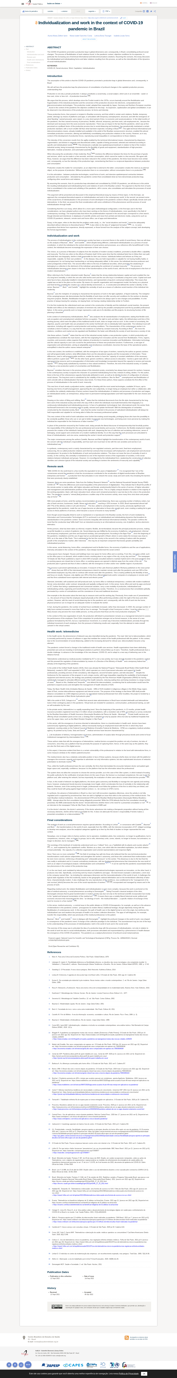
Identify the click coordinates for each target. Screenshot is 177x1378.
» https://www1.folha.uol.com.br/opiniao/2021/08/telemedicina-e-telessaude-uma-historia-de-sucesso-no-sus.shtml (91, 1195)
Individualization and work (35, 54)
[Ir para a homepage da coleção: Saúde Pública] (28, 3)
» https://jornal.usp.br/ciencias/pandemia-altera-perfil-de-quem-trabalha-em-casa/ (80, 1058)
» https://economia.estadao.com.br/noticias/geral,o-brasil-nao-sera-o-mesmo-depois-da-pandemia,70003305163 (90, 1073)
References (29, 65)
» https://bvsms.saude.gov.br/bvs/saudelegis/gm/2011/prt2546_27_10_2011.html (80, 1183)
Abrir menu (23, 4)
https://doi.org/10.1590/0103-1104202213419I (103, 18)
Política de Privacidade (129, 1374)
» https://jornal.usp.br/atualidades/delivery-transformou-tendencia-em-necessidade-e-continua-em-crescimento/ (90, 1094)
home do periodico (31, 11)
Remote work (31, 57)
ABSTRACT (30, 46)
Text (27, 49)
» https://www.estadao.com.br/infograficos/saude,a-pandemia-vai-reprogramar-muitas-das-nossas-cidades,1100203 (92, 1039)
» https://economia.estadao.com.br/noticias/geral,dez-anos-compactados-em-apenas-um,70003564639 (87, 1048)
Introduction (31, 52)
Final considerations (33, 62)
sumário (50, 11)
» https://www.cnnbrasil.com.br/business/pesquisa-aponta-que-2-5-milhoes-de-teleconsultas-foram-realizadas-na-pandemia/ (95, 1222)
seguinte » (92, 11)
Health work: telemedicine (35, 60)
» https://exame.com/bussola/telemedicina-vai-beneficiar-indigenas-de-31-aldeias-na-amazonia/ (85, 1205)
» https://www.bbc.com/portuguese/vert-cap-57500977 (70, 1153)
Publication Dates (31, 68)
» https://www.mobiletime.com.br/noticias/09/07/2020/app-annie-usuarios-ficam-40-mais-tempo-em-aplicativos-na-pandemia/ (95, 1085)
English (154, 3)
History (28, 70)
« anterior (64, 11)
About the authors (89, 39)
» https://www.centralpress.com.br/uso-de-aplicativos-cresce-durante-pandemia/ (79, 1119)
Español (145, 3)
